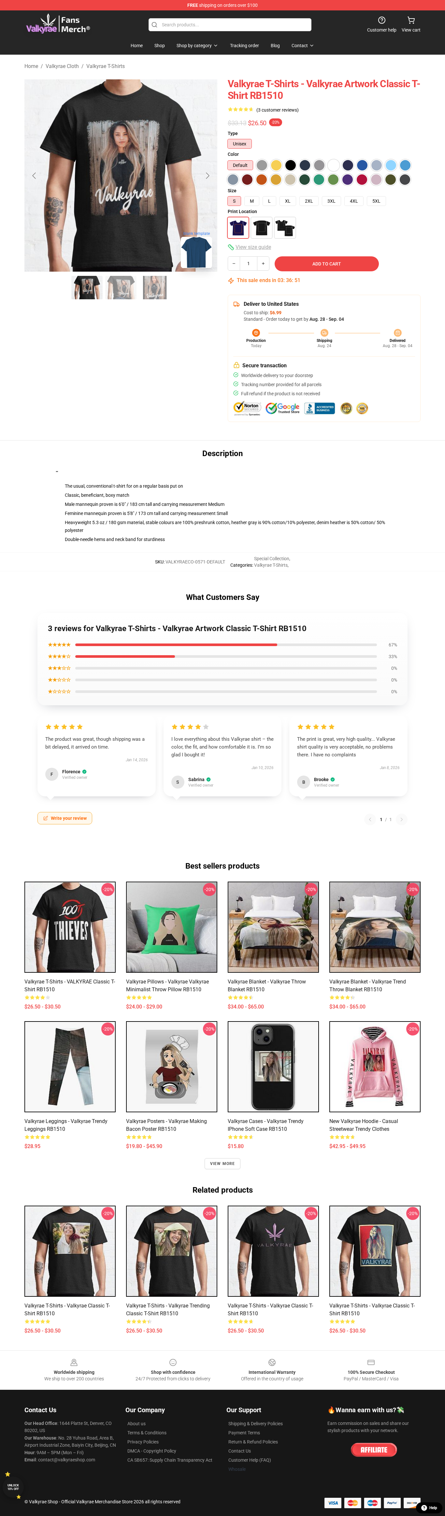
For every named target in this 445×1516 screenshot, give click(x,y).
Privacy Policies (143, 1441)
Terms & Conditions (146, 1432)
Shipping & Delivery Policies (255, 1423)
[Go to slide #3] (154, 287)
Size (232, 190)
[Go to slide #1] (87, 287)
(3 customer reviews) (277, 110)
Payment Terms (244, 1432)
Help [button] (433, 1508)
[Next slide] (207, 176)
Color (233, 154)
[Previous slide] (34, 176)
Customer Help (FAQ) (249, 1460)
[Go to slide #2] (120, 287)
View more (222, 1163)
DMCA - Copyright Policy (151, 1451)
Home (31, 66)
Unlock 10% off (13, 1487)
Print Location (242, 211)
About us (136, 1423)
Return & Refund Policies (253, 1441)
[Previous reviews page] (370, 819)
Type (233, 133)
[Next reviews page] (402, 819)
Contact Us (239, 1451)
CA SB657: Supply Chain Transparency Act (169, 1460)
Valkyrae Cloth (62, 66)
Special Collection (271, 558)
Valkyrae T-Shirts (105, 66)
